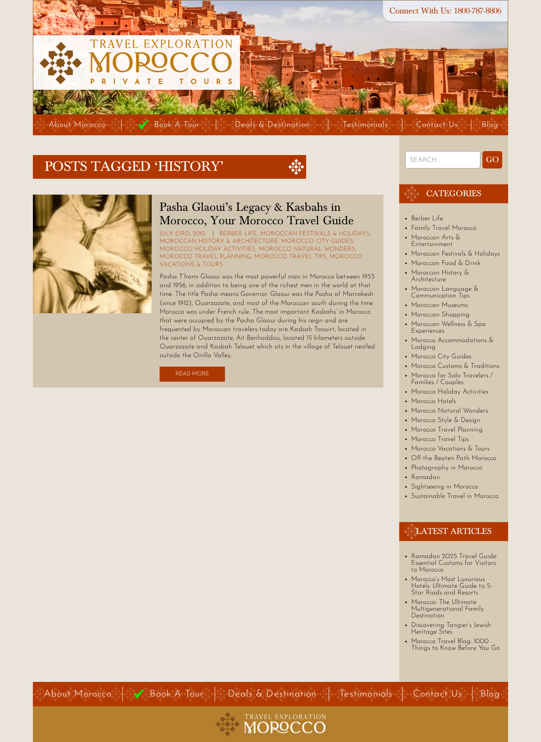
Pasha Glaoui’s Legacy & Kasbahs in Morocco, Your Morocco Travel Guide (257, 214)
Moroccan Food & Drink (446, 263)
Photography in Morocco (446, 467)
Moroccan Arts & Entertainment (435, 241)
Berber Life (238, 234)
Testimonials (365, 125)
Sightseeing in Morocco (444, 486)
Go (492, 160)
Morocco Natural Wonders (307, 249)
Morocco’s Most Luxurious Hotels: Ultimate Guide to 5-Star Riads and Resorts (451, 586)
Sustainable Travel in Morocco (455, 496)
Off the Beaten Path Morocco (453, 458)
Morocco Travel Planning (205, 257)
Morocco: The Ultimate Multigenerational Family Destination (447, 609)
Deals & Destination (272, 125)
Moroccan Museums (439, 305)
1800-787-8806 (477, 11)
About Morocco (77, 125)
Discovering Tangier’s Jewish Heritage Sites (451, 628)
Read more (192, 374)
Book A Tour (177, 125)
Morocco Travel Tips (290, 257)
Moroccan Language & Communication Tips (444, 292)
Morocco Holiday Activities (207, 249)
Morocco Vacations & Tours (450, 448)
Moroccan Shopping (440, 314)
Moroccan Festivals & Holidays (315, 234)
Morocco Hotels (433, 401)
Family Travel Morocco (443, 228)
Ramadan (425, 477)
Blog (490, 125)
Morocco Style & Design (445, 420)
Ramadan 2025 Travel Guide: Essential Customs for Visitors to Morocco (454, 563)
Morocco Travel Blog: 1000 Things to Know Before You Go (455, 644)
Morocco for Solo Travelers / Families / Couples (452, 379)
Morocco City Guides (317, 241)
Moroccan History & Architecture (219, 241)
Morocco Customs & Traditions (455, 366)
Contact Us (437, 125)
